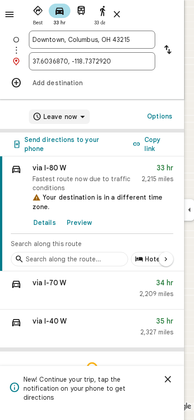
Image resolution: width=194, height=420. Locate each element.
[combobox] (92, 40)
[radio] (38, 13)
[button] (92, 290)
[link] (92, 213)
